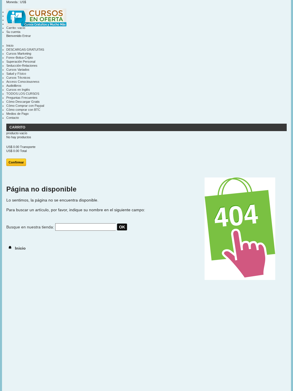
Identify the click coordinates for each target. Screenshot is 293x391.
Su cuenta (13, 31)
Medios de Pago (17, 113)
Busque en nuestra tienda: (30, 227)
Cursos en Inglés (18, 89)
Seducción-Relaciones (21, 65)
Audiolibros (13, 85)
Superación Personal (20, 61)
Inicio (9, 45)
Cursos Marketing (18, 53)
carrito (17, 127)
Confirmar (16, 162)
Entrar (26, 35)
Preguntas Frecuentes (21, 97)
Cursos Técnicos (18, 77)
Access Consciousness (22, 81)
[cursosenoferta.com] (36, 18)
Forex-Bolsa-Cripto (19, 57)
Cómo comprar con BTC (23, 109)
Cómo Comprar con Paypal (25, 105)
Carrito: (15, 27)
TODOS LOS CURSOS (22, 93)
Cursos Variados (17, 69)
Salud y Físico (16, 73)
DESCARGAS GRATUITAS (25, 49)
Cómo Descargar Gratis (23, 101)
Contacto (12, 117)
